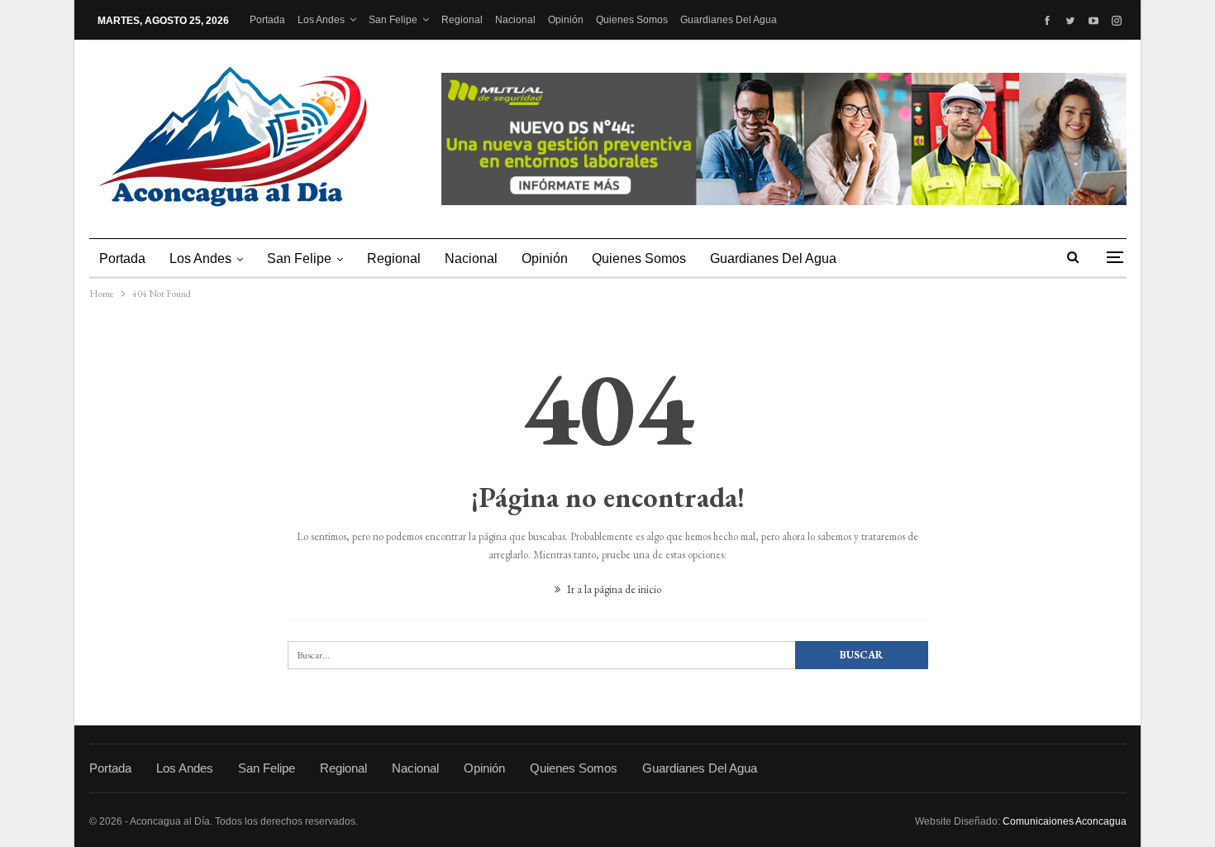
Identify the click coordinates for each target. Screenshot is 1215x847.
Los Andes (321, 20)
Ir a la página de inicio (613, 589)
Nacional (515, 20)
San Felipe (393, 20)
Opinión (566, 20)
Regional (462, 20)
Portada (267, 20)
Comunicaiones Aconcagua (1065, 821)
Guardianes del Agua (728, 20)
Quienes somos (632, 20)
